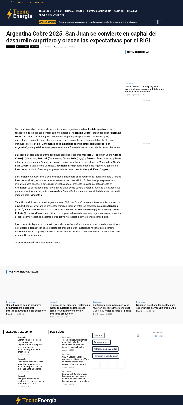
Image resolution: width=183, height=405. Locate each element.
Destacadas (22, 47)
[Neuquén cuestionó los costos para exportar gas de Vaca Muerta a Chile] (156, 287)
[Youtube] (175, 2)
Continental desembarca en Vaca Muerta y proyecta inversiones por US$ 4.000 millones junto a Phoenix (112, 308)
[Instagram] (167, 2)
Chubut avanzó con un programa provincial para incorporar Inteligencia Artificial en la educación (97, 22)
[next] (160, 22)
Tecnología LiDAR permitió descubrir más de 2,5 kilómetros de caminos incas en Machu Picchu (74, 343)
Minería (34, 47)
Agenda (10, 47)
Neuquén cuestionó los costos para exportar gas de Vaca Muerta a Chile (156, 306)
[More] (114, 257)
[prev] (156, 22)
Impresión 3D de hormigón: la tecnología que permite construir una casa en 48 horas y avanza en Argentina (75, 377)
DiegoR (127, 94)
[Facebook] (164, 2)
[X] (171, 2)
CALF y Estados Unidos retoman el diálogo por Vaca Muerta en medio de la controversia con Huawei (75, 360)
